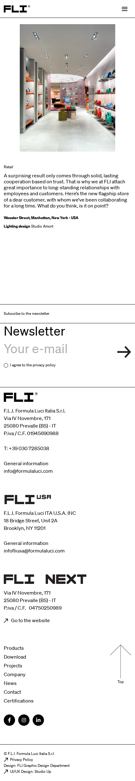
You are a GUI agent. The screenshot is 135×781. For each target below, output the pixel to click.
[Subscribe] (124, 352)
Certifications (19, 701)
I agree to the (33, 365)
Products (14, 648)
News (10, 683)
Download (15, 657)
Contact (12, 692)
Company (14, 674)
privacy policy (44, 365)
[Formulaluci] (17, 8)
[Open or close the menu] (124, 9)
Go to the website (30, 620)
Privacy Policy (21, 759)
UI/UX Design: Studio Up (30, 771)
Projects (13, 665)
